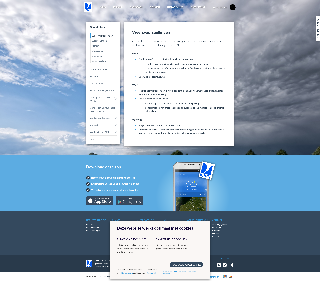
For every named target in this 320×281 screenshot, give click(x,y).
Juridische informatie (100, 117)
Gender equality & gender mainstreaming (102, 109)
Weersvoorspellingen (102, 35)
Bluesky (215, 236)
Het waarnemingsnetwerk (103, 90)
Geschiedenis (96, 83)
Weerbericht (91, 224)
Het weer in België (96, 220)
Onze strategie (98, 27)
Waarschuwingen (93, 230)
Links (92, 139)
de (221, 7)
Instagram (216, 227)
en (225, 7)
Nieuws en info (175, 7)
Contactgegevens (219, 224)
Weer (103, 7)
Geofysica (97, 55)
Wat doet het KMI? (99, 69)
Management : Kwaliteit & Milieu (102, 99)
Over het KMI (198, 7)
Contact (94, 124)
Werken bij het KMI (99, 131)
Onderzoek (136, 7)
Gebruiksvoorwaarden (109, 276)
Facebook (216, 230)
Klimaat (117, 7)
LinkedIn (215, 233)
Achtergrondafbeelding (318, 28)
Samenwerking (99, 60)
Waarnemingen (99, 40)
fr (217, 7)
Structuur (95, 76)
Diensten (155, 7)
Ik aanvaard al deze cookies (186, 265)
